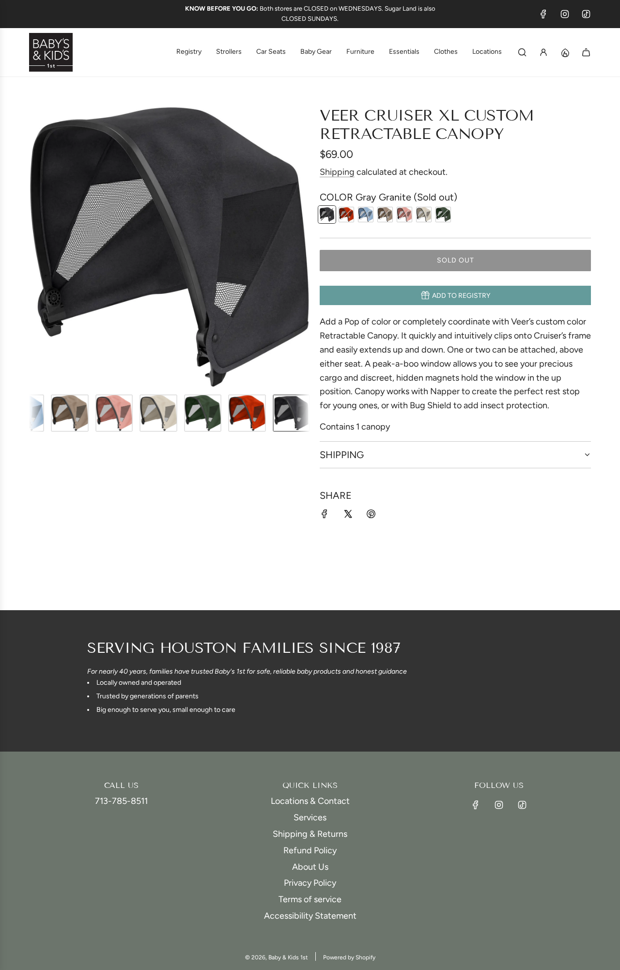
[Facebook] (543, 14)
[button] (37, 246)
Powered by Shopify (349, 957)
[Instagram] (564, 14)
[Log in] (543, 52)
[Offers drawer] (564, 52)
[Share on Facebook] (324, 516)
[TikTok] (586, 14)
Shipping (337, 172)
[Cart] (586, 52)
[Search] (522, 52)
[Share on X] (347, 516)
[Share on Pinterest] (371, 516)
